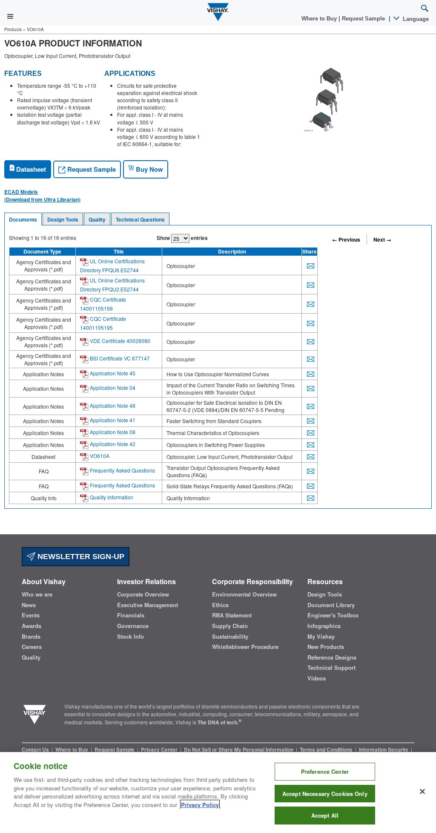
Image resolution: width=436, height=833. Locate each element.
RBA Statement (232, 615)
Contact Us (36, 749)
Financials (130, 615)
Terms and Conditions (327, 749)
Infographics (324, 626)
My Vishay (321, 636)
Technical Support (331, 668)
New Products (325, 647)
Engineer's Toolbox (333, 615)
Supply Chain (230, 626)
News (29, 605)
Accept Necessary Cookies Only (324, 794)
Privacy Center (160, 749)
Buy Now (148, 169)
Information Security (384, 749)
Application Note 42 (112, 443)
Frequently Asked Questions (122, 470)
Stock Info (130, 636)
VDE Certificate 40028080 (119, 340)
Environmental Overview (244, 594)
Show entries (182, 238)
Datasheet (30, 169)
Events (31, 615)
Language (415, 19)
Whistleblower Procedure (245, 647)
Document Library (331, 605)
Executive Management (147, 605)
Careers (32, 647)
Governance (133, 626)
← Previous (346, 239)
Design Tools (62, 219)
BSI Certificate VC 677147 (119, 358)
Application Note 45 (112, 373)
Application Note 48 (112, 405)
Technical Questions (140, 219)
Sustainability (230, 636)
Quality (97, 219)
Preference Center (325, 771)
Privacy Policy (200, 805)
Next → (382, 239)
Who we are (37, 594)
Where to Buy (319, 18)
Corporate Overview (143, 594)
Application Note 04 (112, 387)
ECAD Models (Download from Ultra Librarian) (42, 195)
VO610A (99, 455)
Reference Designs (331, 657)
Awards (31, 626)
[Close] (422, 791)
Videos (316, 678)
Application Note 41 (112, 420)
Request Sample (91, 169)
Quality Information (111, 497)
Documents (23, 219)
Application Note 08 (112, 431)
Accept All (324, 815)
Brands (31, 636)
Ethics (220, 605)
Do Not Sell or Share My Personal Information (239, 749)
